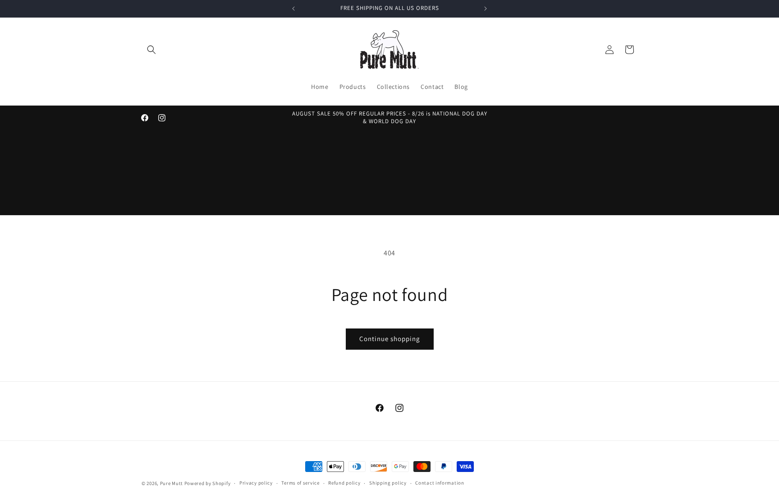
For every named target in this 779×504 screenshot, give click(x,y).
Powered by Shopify (207, 483)
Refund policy (344, 483)
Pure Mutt (171, 483)
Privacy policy (256, 483)
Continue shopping (389, 338)
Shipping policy (388, 483)
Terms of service (300, 483)
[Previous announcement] (293, 8)
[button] (151, 50)
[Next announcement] (485, 8)
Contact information (439, 483)
